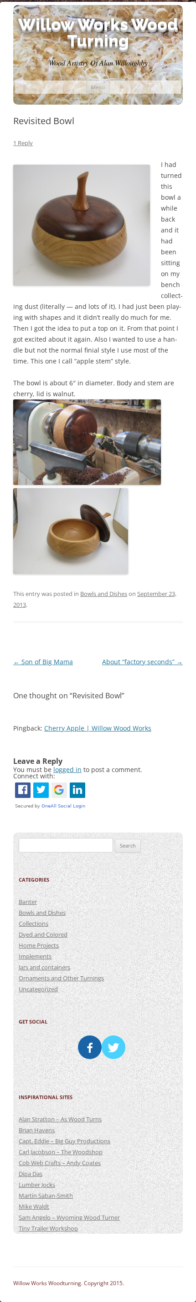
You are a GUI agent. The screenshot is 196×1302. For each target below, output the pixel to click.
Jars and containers (44, 967)
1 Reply (23, 143)
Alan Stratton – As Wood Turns (60, 1119)
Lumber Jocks (37, 1185)
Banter (28, 902)
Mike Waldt (34, 1206)
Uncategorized (38, 989)
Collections (33, 923)
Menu (98, 87)
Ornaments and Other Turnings (61, 978)
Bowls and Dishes (103, 594)
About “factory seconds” (142, 661)
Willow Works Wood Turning (98, 32)
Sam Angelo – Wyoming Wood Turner (69, 1217)
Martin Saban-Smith (46, 1195)
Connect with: (34, 776)
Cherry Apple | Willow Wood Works (97, 728)
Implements (35, 956)
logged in (67, 769)
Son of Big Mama (43, 661)
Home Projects (39, 945)
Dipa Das (30, 1174)
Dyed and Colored (43, 934)
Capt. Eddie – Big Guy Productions (64, 1141)
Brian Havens (37, 1130)
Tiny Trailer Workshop (48, 1228)
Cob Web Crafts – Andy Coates (60, 1163)
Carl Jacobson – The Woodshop (61, 1152)
